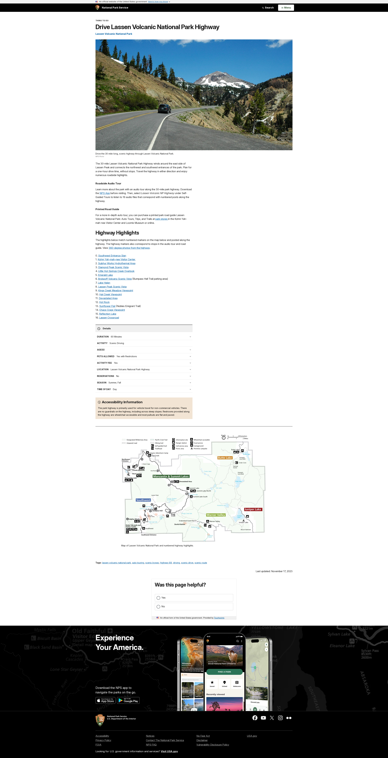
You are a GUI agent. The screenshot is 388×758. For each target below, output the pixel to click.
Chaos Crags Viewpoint (112, 309)
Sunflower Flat (107, 306)
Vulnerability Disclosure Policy (212, 744)
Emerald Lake (105, 275)
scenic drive (187, 562)
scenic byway (152, 562)
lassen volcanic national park (116, 562)
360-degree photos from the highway (129, 247)
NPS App (105, 193)
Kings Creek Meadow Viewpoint (115, 290)
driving (176, 562)
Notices (150, 735)
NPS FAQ (151, 744)
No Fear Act (203, 735)
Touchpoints (219, 617)
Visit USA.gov (169, 751)
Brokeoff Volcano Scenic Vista (115, 278)
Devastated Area (108, 298)
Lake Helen (104, 282)
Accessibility (102, 735)
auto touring (138, 562)
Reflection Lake (107, 313)
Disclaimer (202, 740)
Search (269, 7)
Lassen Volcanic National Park (113, 33)
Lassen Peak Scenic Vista (112, 286)
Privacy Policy (103, 740)
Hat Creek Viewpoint (110, 294)
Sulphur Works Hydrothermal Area (116, 263)
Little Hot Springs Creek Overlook (116, 271)
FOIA (98, 744)
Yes (163, 597)
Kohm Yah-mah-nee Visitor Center (117, 259)
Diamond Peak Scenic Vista (113, 267)
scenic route (201, 562)
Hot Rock (104, 302)
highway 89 (166, 562)
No (163, 606)
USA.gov (252, 735)
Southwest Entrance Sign (112, 255)
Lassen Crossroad (109, 317)
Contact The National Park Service (165, 740)
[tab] (144, 363)
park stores (161, 218)
